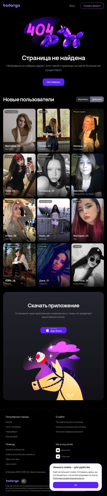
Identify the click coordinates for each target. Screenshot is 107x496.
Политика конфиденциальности (69, 431)
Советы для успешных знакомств (20, 454)
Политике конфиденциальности (68, 478)
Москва (9, 422)
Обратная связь (13, 459)
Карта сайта (11, 464)
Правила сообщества (15, 449)
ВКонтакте (65, 450)
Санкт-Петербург (13, 427)
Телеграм (65, 456)
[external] (53, 330)
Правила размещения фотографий (71, 427)
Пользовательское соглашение (69, 422)
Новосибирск (11, 431)
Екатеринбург (12, 436)
